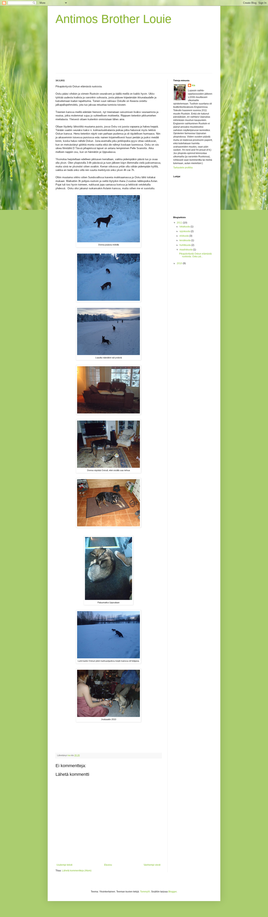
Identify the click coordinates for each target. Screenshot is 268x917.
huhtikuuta (185, 245)
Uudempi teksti (64, 864)
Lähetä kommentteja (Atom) (76, 870)
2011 (180, 222)
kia (193, 85)
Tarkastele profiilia (183, 167)
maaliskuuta (186, 249)
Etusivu (108, 864)
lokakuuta (185, 226)
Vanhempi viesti (152, 864)
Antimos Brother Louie (113, 19)
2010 (180, 263)
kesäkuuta (185, 240)
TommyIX (145, 891)
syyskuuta (185, 231)
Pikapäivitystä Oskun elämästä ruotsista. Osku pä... (195, 255)
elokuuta (184, 235)
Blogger (172, 891)
